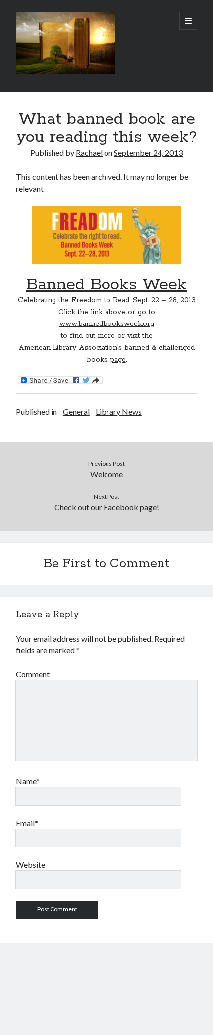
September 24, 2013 (148, 152)
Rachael (89, 152)
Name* (28, 781)
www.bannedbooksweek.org (106, 324)
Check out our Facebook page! (106, 507)
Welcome (106, 474)
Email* (27, 823)
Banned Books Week (106, 284)
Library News (119, 411)
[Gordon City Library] (65, 71)
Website (30, 864)
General (76, 411)
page (118, 359)
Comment (33, 674)
